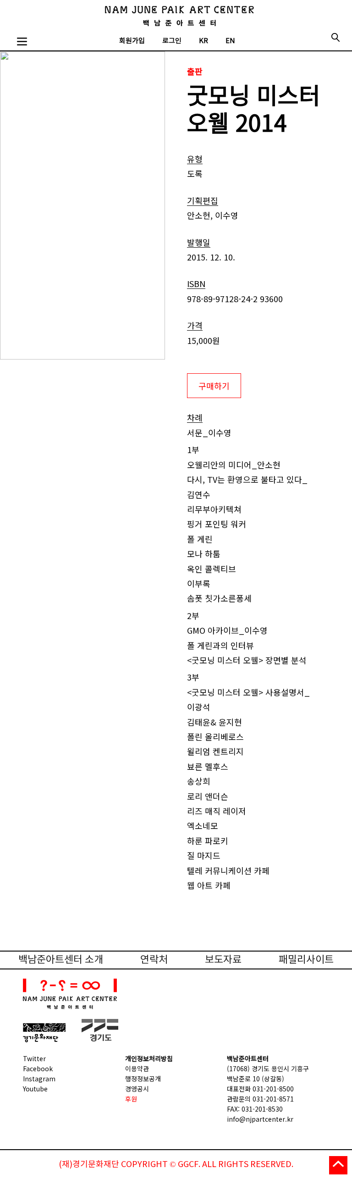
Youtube (35, 1088)
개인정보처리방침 (149, 1058)
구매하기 (214, 386)
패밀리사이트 (306, 960)
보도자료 (223, 960)
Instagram (39, 1078)
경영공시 (137, 1088)
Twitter (34, 1058)
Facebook (38, 1068)
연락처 (154, 960)
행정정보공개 (143, 1078)
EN (230, 41)
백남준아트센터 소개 (60, 960)
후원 (131, 1098)
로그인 (172, 41)
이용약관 (137, 1068)
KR (203, 41)
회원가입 (132, 41)
